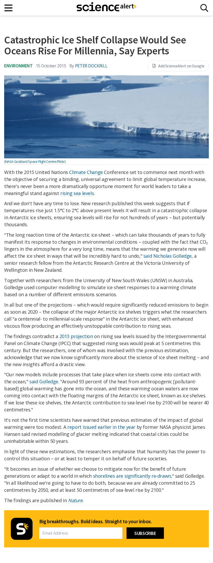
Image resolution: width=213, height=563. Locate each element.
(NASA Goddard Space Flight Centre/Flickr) (34, 161)
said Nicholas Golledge (167, 256)
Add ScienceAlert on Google (181, 65)
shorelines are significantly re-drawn (132, 476)
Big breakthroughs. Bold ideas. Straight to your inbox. (95, 521)
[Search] (204, 7)
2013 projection (76, 336)
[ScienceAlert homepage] (106, 7)
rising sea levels (77, 193)
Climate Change (86, 172)
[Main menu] (8, 7)
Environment (18, 66)
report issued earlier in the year (101, 427)
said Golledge (43, 381)
